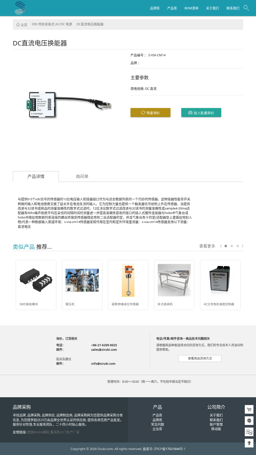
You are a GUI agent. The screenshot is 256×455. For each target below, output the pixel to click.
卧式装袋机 (165, 304)
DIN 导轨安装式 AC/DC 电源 (52, 24)
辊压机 (70, 304)
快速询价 (152, 112)
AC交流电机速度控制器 (219, 304)
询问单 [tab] (82, 176)
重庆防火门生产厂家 (65, 432)
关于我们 (212, 8)
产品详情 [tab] (36, 176)
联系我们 (233, 8)
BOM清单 (191, 8)
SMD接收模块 (29, 304)
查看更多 (207, 246)
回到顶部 (249, 443)
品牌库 (155, 8)
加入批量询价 (203, 112)
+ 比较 (50, 264)
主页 (23, 24)
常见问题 (157, 424)
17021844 (173, 448)
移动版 (216, 428)
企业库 (157, 428)
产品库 (172, 8)
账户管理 (216, 424)
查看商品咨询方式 (200, 358)
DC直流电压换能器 (90, 24)
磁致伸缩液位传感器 (125, 304)
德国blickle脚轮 (38, 432)
